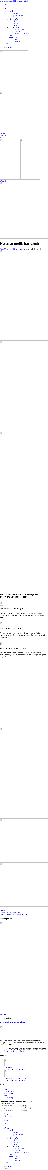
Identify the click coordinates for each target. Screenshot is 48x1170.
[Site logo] (14, 90)
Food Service (18, 15)
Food (11, 11)
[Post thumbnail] (8, 1065)
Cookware (17, 21)
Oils (10, 35)
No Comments (20, 1069)
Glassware (17, 25)
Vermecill (16, 41)
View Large (4, 1014)
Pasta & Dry (13, 37)
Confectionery (14, 27)
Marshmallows (18, 29)
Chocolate (17, 31)
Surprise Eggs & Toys (21, 33)
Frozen (15, 17)
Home (2, 249)
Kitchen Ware (14, 19)
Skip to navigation (6, 1)
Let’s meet (8, 1067)
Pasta (15, 39)
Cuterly (16, 23)
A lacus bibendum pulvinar (12, 1022)
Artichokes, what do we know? (15, 1078)
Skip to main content (20, 1)
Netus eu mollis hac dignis (13, 249)
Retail (15, 13)
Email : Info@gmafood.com (14, 1051)
